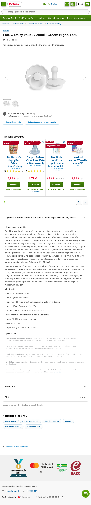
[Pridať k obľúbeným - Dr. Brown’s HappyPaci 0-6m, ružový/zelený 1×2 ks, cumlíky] (21, 142)
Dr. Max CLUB (9, 18)
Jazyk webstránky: (9, 497)
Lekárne (41, 18)
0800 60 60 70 (32, 491)
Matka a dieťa (10, 421)
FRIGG (6, 30)
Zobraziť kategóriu (13, 122)
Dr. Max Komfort (26, 18)
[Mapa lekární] (44, 4)
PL (56, 497)
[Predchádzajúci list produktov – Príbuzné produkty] (79, 202)
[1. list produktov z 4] (4, 202)
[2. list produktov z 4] (7, 201)
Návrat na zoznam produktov (17, 446)
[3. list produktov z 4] (11, 201)
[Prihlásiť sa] (73, 4)
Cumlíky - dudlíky (52, 421)
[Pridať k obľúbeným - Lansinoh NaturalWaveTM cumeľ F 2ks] (85, 142)
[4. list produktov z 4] (14, 201)
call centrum (58, 372)
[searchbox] (45, 11)
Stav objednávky (56, 18)
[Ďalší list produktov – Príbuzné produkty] (85, 202)
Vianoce (68, 421)
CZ (53, 497)
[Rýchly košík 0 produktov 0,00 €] (87, 4)
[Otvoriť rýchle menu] (3, 4)
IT (62, 497)
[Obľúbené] (67, 4)
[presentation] (13, 148)
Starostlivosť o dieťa (30, 421)
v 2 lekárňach (36, 192)
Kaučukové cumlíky (13, 427)
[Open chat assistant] (86, 494)
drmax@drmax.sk (12, 491)
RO (59, 497)
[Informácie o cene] (18, 179)
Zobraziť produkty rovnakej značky (42, 122)
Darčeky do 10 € (34, 427)
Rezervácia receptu (76, 18)
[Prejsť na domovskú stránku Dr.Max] (14, 4)
